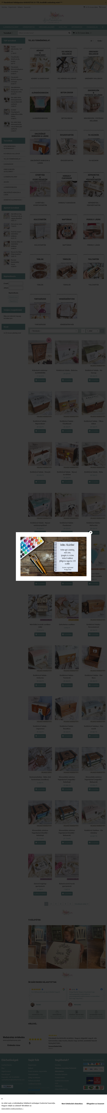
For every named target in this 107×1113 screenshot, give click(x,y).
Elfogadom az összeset (95, 1104)
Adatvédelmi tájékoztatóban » (12, 1109)
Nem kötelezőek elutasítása (72, 1104)
